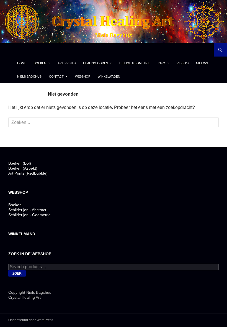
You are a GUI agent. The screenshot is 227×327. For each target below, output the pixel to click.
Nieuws (202, 63)
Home (21, 63)
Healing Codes (95, 63)
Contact (56, 76)
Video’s (183, 63)
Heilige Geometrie (134, 63)
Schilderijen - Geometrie (29, 215)
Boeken (40, 63)
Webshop (82, 76)
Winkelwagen (109, 76)
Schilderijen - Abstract (27, 210)
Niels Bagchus (29, 76)
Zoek (17, 273)
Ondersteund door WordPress (30, 320)
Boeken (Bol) (19, 163)
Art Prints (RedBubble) (28, 173)
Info (161, 63)
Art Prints (67, 63)
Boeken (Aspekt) (22, 168)
